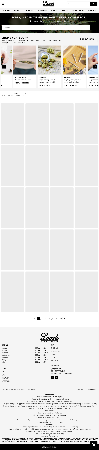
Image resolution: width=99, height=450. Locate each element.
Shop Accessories (22, 83)
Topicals (92, 10)
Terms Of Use (92, 389)
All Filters (8, 95)
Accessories (20, 77)
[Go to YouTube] (56, 377)
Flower (17, 10)
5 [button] (52, 318)
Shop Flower (44, 85)
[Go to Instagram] (52, 377)
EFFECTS (54, 357)
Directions (6, 381)
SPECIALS (54, 360)
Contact (5, 378)
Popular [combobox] (18, 95)
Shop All (6, 10)
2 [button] (41, 318)
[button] (3, 4)
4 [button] (49, 318)
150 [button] (60, 318)
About (4, 369)
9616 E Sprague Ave (58, 371)
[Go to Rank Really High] (49, 447)
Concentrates (78, 10)
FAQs (3, 375)
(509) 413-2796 (56, 369)
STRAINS (54, 354)
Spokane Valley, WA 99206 (61, 373)
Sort (16, 93)
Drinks (64, 10)
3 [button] (45, 318)
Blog (4, 372)
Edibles (54, 10)
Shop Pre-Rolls (70, 85)
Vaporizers (42, 10)
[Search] (93, 4)
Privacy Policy (82, 389)
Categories (55, 351)
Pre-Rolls (29, 10)
